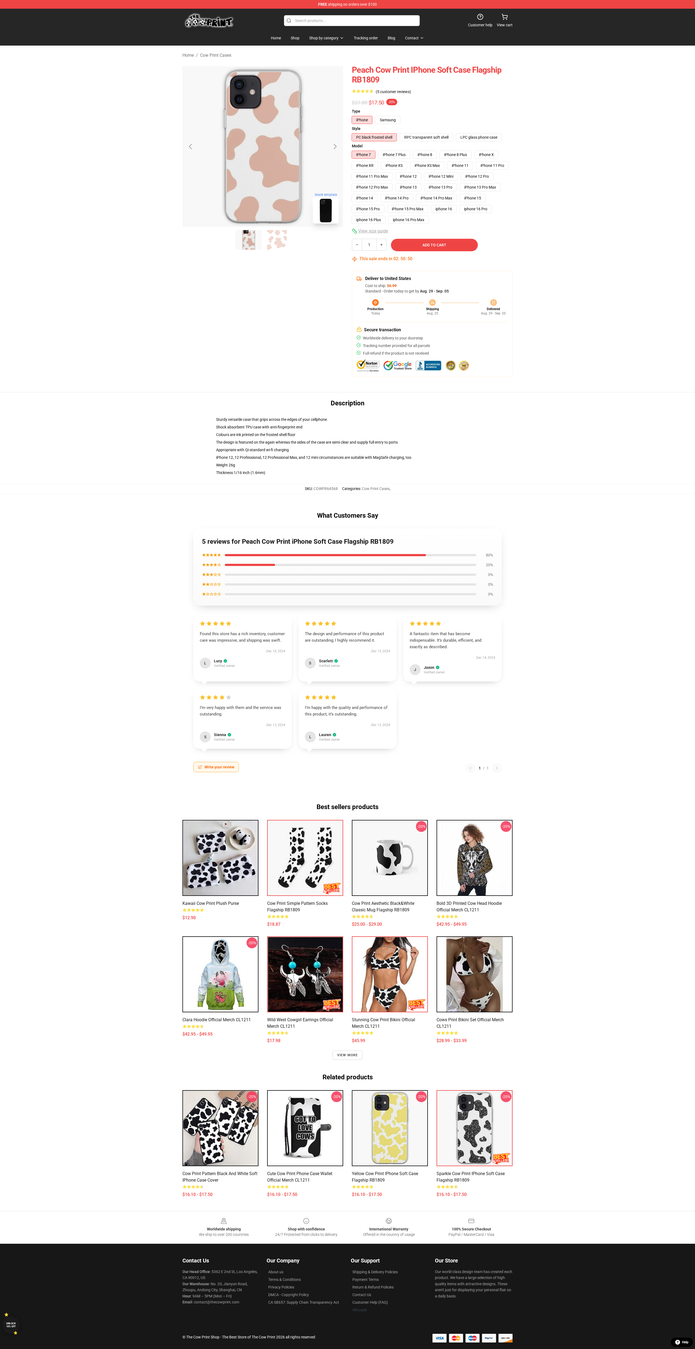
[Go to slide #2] (277, 240)
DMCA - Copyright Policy (288, 1295)
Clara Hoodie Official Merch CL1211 (216, 1019)
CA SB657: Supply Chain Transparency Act (303, 1302)
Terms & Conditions (284, 1279)
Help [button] (685, 1342)
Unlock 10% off (11, 1325)
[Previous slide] (191, 146)
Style (356, 128)
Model (357, 146)
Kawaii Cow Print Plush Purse (210, 903)
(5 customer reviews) (393, 92)
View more (347, 1055)
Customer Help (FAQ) (370, 1302)
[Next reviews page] (497, 768)
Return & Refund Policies (373, 1287)
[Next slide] (334, 146)
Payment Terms (365, 1279)
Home (188, 55)
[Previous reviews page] (470, 768)
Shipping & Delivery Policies (375, 1272)
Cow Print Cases (215, 55)
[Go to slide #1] (249, 240)
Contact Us (361, 1295)
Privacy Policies (281, 1287)
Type (356, 111)
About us (275, 1272)
